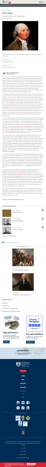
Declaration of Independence (9, 151)
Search (6, 5)
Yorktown (23, 162)
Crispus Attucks (9, 108)
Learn (4, 5)
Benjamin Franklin (38, 143)
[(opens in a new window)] (18, 402)
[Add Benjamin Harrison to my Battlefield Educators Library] (42, 219)
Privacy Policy (23, 448)
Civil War (14, 218)
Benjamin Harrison (17, 221)
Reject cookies (30, 465)
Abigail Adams (5, 303)
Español (10, 18)
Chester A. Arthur (17, 229)
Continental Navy (27, 135)
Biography (8, 10)
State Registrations (23, 454)
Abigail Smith (30, 88)
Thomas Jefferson (5, 145)
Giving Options (23, 390)
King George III (28, 126)
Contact (23, 397)
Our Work (23, 387)
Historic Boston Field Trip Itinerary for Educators (11, 311)
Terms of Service (23, 451)
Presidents (9, 199)
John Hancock (13, 100)
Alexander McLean (17, 212)
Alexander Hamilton (19, 174)
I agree (28, 463)
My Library (43, 5)
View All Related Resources (9, 236)
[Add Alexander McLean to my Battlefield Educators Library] (42, 210)
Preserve (23, 383)
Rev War (4, 10)
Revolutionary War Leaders (18, 199)
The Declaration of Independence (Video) (10, 308)
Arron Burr (10, 186)
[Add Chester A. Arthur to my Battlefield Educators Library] (42, 227)
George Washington (11, 132)
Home (7, 2)
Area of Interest (20, 268)
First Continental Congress (19, 124)
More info (33, 463)
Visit (23, 379)
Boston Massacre (19, 104)
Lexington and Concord (7, 127)
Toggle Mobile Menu (41, 2)
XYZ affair (4, 181)
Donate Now (23, 371)
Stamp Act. (11, 95)
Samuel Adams (26, 97)
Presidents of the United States (21, 295)
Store (24, 394)
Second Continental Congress (18, 129)
